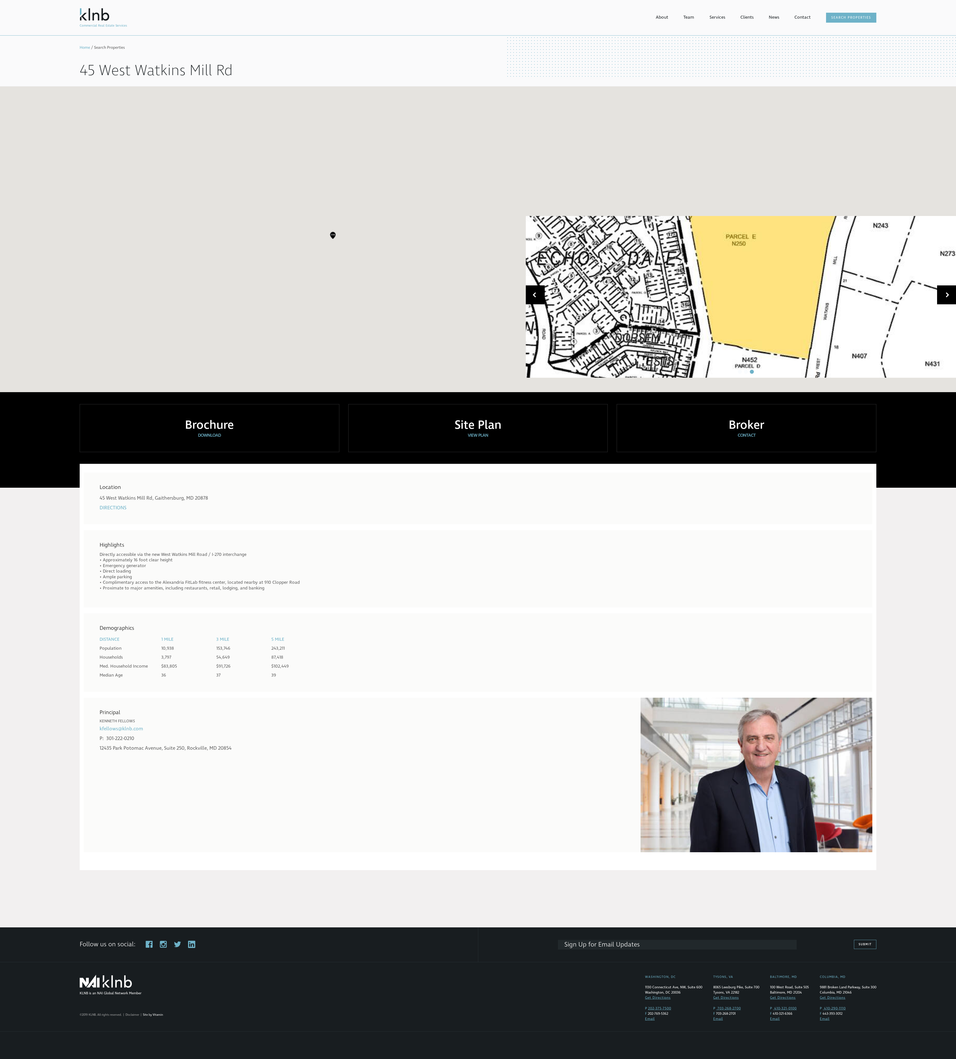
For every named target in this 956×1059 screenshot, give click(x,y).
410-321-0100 (785, 1008)
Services (717, 17)
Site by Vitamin (153, 1015)
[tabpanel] (741, 297)
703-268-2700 (728, 1008)
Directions (113, 507)
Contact (802, 17)
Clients (747, 17)
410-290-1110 (834, 1008)
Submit (865, 944)
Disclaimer (132, 1015)
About (662, 17)
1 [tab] (740, 372)
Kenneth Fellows (117, 721)
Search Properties (851, 17)
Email (650, 1018)
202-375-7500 (659, 1008)
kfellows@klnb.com (121, 728)
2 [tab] (746, 372)
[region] (478, 239)
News (774, 17)
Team (688, 17)
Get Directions (658, 997)
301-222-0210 (120, 738)
